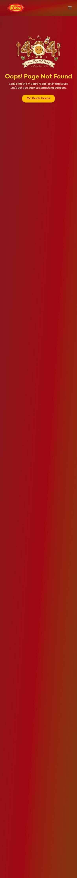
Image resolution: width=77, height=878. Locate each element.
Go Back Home (38, 98)
